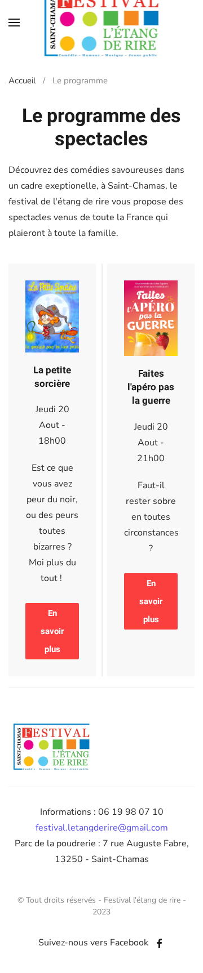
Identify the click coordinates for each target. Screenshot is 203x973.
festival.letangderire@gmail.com (102, 828)
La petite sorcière (52, 377)
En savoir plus (52, 631)
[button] (14, 22)
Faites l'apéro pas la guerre (150, 387)
